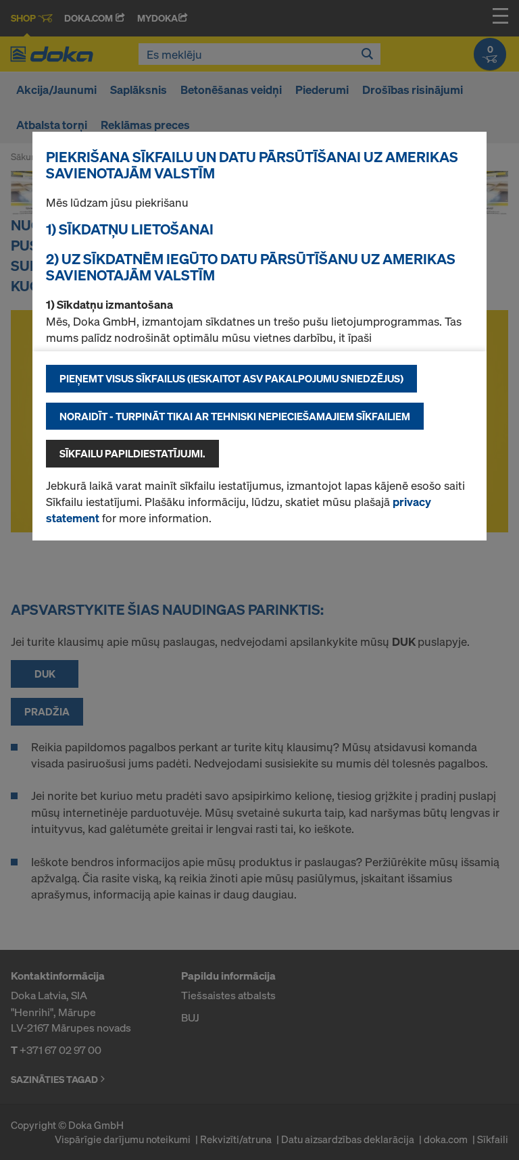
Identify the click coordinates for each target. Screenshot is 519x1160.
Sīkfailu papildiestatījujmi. (132, 453)
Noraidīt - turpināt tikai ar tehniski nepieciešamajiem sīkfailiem (234, 416)
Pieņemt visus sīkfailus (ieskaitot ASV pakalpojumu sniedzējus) (231, 378)
